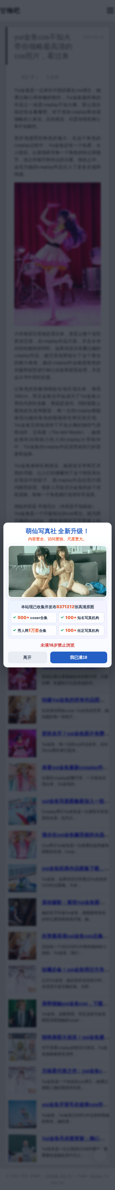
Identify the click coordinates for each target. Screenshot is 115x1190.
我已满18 (78, 657)
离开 (27, 657)
